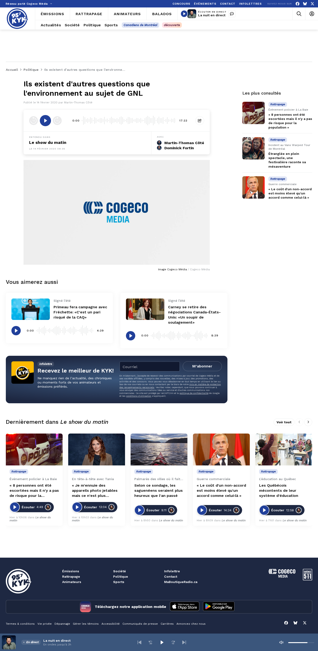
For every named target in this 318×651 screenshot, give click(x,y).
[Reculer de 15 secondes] (33, 120)
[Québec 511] (307, 579)
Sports (118, 582)
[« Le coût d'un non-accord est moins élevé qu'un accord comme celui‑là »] (253, 187)
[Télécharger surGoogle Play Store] (218, 607)
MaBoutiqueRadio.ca (180, 582)
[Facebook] (297, 4)
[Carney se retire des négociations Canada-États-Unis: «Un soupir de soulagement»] (145, 309)
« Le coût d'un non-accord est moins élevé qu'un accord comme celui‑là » (290, 193)
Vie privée (44, 623)
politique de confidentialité (193, 393)
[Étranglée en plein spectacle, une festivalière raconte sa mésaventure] (253, 148)
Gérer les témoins (86, 623)
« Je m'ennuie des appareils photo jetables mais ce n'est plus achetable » (95, 490)
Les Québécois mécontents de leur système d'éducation (278, 490)
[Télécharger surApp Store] (184, 607)
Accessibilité (110, 623)
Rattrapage (71, 576)
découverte (172, 25)
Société (119, 571)
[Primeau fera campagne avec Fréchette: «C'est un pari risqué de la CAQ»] (30, 309)
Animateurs (71, 582)
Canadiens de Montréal (140, 25)
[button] (139, 642)
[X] (312, 4)
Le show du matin (47, 142)
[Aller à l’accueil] (17, 18)
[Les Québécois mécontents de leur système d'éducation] (283, 449)
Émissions (70, 571)
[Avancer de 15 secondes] (57, 120)
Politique (120, 576)
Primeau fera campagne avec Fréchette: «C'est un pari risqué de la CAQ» (80, 312)
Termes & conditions (20, 623)
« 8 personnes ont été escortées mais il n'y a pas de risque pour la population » (34, 490)
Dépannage (62, 623)
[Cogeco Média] (282, 576)
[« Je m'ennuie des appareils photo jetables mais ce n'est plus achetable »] (96, 449)
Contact (170, 576)
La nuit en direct (211, 15)
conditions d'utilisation (138, 396)
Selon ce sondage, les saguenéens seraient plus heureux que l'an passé (158, 490)
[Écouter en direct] (184, 13)
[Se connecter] (311, 13)
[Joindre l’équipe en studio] (231, 13)
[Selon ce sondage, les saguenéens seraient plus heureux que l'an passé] (159, 449)
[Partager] (199, 120)
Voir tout (284, 422)
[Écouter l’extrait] (45, 120)
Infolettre (172, 571)
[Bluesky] (305, 4)
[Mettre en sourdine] (281, 642)
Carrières (167, 623)
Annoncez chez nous (191, 623)
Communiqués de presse (140, 623)
